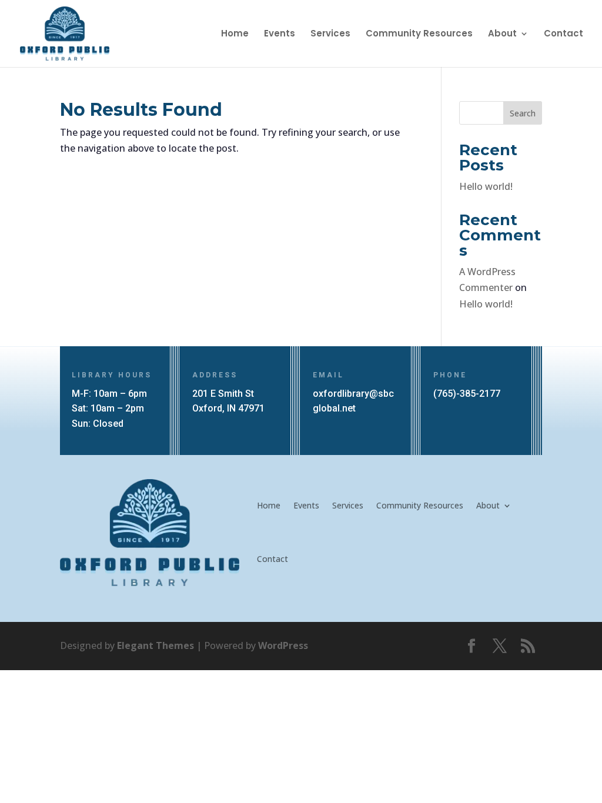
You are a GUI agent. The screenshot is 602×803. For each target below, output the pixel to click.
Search (523, 113)
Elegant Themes (155, 645)
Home (235, 34)
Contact (563, 34)
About (502, 34)
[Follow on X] (500, 646)
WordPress (283, 645)
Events (279, 34)
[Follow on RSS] (528, 646)
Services (330, 34)
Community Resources (419, 34)
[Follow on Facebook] (471, 646)
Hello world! (486, 186)
